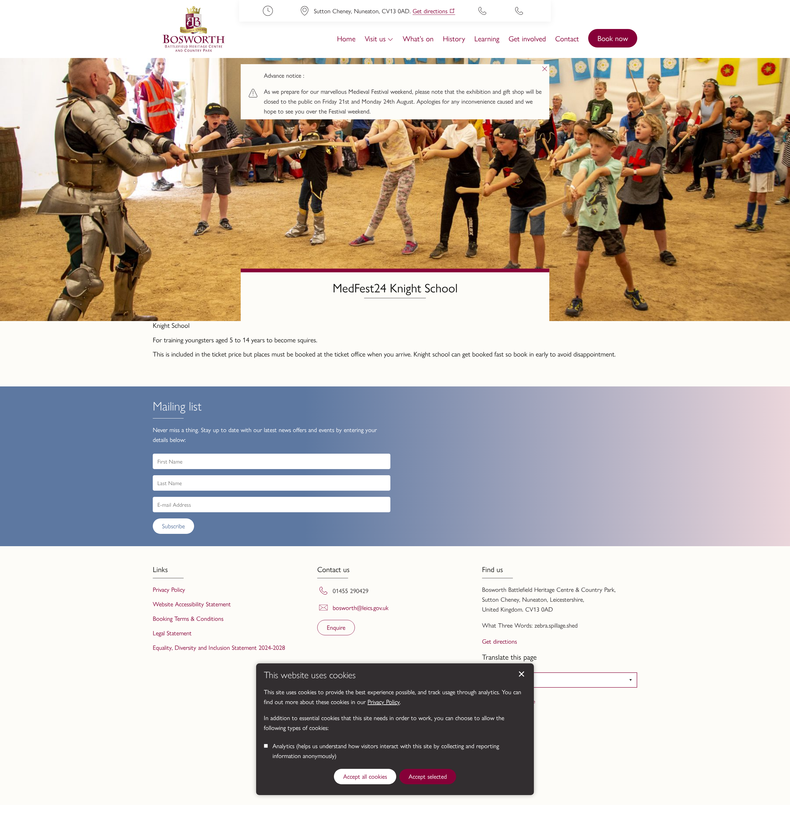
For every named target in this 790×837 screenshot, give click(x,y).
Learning (486, 38)
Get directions (430, 11)
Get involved (527, 38)
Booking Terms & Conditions (188, 618)
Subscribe (173, 525)
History (454, 38)
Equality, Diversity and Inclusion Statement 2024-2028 (219, 647)
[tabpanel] (395, 91)
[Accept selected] (521, 674)
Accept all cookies (365, 776)
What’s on (418, 38)
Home (346, 38)
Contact (567, 38)
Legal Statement (172, 632)
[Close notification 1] (544, 68)
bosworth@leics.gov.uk (361, 607)
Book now (612, 38)
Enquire (336, 627)
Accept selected (428, 776)
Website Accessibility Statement (192, 603)
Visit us (375, 38)
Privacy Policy (384, 701)
